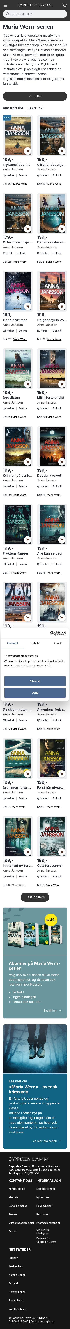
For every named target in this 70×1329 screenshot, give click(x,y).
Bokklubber (15, 1266)
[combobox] (35, 14)
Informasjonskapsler (48, 1222)
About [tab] (57, 643)
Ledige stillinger (45, 1188)
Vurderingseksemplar (21, 1222)
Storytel (13, 1283)
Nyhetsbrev (43, 1197)
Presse (13, 1214)
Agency (13, 1257)
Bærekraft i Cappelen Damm (46, 1240)
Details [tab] (35, 643)
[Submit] (7, 14)
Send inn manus (18, 1205)
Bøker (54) (35, 108)
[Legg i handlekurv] (27, 151)
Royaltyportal (44, 1205)
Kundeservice (17, 1188)
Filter (38, 96)
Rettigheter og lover (43, 1321)
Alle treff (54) (14, 108)
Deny (35, 692)
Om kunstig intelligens (43, 1231)
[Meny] (5, 5)
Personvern (43, 1214)
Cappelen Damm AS (23, 1317)
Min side (13, 1197)
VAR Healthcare (18, 1308)
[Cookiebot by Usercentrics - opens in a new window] (50, 633)
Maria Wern (20, 183)
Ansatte (13, 1231)
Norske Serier (17, 1274)
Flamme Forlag (17, 1291)
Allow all (35, 680)
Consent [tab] (12, 643)
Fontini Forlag (16, 1300)
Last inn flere (35, 897)
